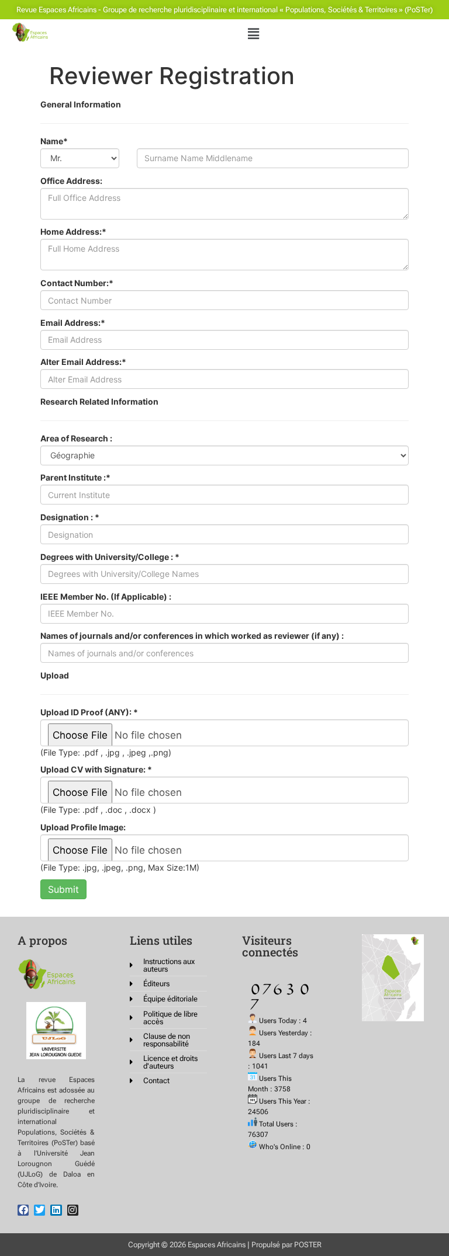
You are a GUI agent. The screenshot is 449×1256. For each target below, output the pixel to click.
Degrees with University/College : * (109, 557)
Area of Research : (76, 438)
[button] (253, 33)
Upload (54, 676)
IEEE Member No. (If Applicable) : (105, 597)
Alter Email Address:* (83, 362)
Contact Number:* (76, 283)
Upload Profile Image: (83, 827)
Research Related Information (99, 402)
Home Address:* (73, 232)
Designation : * (69, 517)
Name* (54, 141)
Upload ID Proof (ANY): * (89, 712)
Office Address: (71, 181)
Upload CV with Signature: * (96, 770)
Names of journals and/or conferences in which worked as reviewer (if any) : (192, 636)
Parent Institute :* (75, 478)
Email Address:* (72, 323)
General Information (80, 104)
